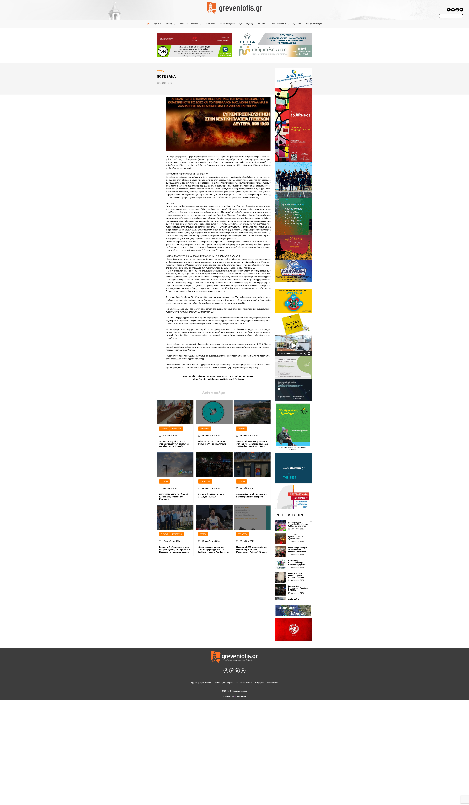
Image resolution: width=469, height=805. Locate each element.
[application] (293, 345)
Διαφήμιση (259, 683)
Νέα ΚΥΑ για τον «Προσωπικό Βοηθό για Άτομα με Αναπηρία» (212, 442)
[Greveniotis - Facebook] (449, 9)
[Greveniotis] (234, 7)
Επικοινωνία (272, 683)
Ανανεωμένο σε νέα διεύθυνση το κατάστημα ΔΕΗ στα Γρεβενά (252, 495)
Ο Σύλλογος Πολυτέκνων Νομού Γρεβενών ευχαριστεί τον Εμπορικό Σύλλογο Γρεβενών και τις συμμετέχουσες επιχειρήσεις (297, 562)
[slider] (292, 353)
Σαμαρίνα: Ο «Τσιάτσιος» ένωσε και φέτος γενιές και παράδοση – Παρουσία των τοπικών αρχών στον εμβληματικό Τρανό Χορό (174, 549)
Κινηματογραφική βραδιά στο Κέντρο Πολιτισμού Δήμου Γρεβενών (296, 575)
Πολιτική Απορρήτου (223, 683)
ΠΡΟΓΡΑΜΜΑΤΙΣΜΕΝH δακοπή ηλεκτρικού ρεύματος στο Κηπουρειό (173, 496)
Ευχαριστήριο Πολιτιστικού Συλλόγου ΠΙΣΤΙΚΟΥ (211, 495)
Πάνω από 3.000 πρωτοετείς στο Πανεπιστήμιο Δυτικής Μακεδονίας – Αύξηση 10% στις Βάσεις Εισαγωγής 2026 (251, 549)
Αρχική (194, 683)
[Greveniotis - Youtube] (457, 9)
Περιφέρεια (176, 428)
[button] (294, 346)
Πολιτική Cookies (244, 683)
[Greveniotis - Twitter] (453, 9)
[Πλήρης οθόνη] (309, 353)
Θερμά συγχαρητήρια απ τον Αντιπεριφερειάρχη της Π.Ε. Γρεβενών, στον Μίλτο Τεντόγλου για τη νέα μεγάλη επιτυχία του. (214, 549)
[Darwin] (239, 696)
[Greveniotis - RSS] (461, 9)
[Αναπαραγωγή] (278, 353)
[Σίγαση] (305, 353)
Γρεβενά (164, 428)
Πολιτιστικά (205, 481)
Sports (203, 534)
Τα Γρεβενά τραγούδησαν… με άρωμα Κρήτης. (295, 537)
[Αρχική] (148, 24)
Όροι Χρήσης (205, 683)
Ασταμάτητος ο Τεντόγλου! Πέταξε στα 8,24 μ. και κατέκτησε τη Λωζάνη (298, 524)
